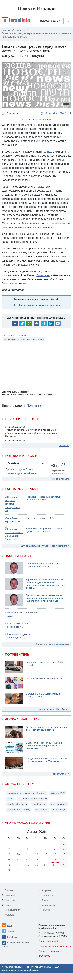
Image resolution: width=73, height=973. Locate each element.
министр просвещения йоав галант (24, 339)
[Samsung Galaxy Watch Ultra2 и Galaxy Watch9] (14, 698)
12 (36, 854)
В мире (45, 900)
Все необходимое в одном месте (44, 678)
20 (45, 859)
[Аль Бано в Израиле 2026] (14, 520)
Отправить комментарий (38, 119)
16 (9, 859)
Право (8, 905)
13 (45, 854)
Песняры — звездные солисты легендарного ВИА (43, 498)
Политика (12, 113)
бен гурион (41, 809)
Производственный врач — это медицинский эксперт (43, 565)
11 (27, 854)
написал (48, 151)
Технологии (47, 895)
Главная (9, 890)
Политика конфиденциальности (54, 946)
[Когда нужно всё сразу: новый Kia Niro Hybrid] (14, 667)
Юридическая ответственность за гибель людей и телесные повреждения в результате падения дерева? (46, 583)
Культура (9, 915)
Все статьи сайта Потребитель (53, 709)
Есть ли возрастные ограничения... (18, 625)
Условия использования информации (21, 970)
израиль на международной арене (26, 793)
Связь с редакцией (48, 941)
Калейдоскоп (48, 905)
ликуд (10, 798)
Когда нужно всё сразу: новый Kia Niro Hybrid (47, 663)
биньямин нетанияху (18, 809)
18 (27, 859)
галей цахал (38, 804)
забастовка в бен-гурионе (32, 798)
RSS (9, 925)
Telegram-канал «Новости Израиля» (38, 305)
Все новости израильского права (52, 644)
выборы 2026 (57, 793)
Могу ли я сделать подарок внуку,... (22, 614)
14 (54, 854)
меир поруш (59, 809)
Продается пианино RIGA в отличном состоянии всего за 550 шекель (47, 760)
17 (18, 859)
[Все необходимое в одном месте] (14, 683)
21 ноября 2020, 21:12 (58, 113)
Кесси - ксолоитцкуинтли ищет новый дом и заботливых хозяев (46, 728)
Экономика (10, 900)
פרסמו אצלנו (44, 956)
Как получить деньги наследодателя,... (18, 636)
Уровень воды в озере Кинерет (22, 473)
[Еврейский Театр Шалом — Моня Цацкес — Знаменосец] (14, 534)
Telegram (11, 931)
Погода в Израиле (60, 479)
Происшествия (12, 910)
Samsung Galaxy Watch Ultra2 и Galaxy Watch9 (43, 695)
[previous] (7, 831)
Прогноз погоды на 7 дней (19, 469)
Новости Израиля (37, 8)
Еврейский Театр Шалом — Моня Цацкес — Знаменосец (44, 530)
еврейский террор (17, 804)
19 (36, 859)
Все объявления (60, 774)
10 (18, 854)
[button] (16, 20)
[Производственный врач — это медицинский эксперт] (14, 568)
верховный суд (59, 804)
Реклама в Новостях (48, 951)
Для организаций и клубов (34, 546)
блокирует (43, 275)
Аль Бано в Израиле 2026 (40, 518)
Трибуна (45, 910)
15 (63, 854)
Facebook (12, 937)
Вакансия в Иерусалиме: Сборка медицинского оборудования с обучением (44, 746)
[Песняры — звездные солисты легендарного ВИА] (14, 504)
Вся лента (64, 445)
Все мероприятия (60, 546)
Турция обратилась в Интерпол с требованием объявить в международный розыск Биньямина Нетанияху (31, 433)
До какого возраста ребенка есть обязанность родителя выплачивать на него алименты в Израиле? (46, 598)
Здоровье (46, 890)
